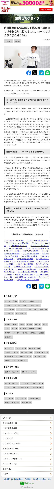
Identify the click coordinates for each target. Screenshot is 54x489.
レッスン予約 (8, 438)
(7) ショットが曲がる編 (14, 248)
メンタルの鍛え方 (21, 313)
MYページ (7, 418)
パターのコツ (21, 309)
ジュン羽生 (16, 333)
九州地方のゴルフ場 (39, 356)
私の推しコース (22, 360)
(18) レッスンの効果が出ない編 (23, 261)
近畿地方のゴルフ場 (25, 356)
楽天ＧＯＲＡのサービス (29, 372)
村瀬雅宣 (41, 333)
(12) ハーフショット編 (31, 254)
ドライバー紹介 (25, 383)
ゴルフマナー (9, 313)
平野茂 (22, 324)
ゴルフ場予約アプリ (11, 454)
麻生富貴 (33, 333)
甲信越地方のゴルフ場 (41, 352)
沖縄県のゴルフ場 (10, 360)
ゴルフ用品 (7, 469)
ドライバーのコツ (34, 305)
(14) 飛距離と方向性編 (29, 256)
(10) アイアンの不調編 (31, 251)
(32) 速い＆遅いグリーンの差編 (28, 280)
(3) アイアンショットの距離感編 (17, 243)
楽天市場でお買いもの (11, 383)
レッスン (7, 301)
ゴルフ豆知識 (9, 398)
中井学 (15, 324)
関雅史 (45, 324)
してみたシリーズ (21, 398)
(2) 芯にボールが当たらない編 (37, 240)
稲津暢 (39, 329)
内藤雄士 (17, 41)
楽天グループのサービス (12, 372)
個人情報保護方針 (17, 479)
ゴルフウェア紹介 (10, 387)
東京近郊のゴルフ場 (26, 352)
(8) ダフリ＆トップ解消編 (35, 248)
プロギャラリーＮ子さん (12, 403)
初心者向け (23, 301)
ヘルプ (5, 474)
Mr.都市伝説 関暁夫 (34, 398)
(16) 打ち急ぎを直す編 (25, 259)
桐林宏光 (25, 333)
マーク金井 (23, 329)
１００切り (8, 41)
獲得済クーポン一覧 (11, 449)
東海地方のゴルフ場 (11, 356)
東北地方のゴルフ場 (34, 348)
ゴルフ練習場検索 (10, 428)
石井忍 (7, 329)
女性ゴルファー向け (35, 301)
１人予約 (17, 305)
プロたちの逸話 (26, 403)
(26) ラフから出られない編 (27, 272)
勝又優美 (7, 333)
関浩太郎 (31, 329)
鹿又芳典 (14, 329)
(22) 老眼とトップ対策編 (22, 267)
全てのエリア (9, 348)
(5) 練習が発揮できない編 (18, 246)
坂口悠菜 (29, 324)
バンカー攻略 (43, 309)
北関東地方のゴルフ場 (11, 352)
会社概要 (7, 479)
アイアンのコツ (9, 309)
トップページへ (46, 10)
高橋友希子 (8, 337)
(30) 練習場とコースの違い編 (25, 277)
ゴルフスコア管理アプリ (12, 459)
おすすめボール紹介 (24, 387)
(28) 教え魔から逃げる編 (24, 274)
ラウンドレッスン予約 (11, 443)
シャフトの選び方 (38, 383)
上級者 (24, 305)
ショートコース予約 (10, 433)
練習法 (15, 301)
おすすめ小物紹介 (38, 387)
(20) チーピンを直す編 (25, 264)
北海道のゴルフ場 (21, 348)
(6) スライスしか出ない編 (40, 246)
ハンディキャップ (10, 464)
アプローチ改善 (32, 309)
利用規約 (28, 479)
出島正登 (37, 324)
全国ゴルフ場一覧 (10, 423)
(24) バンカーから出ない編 (26, 269)
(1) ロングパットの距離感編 (13, 240)
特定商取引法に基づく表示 (42, 479)
